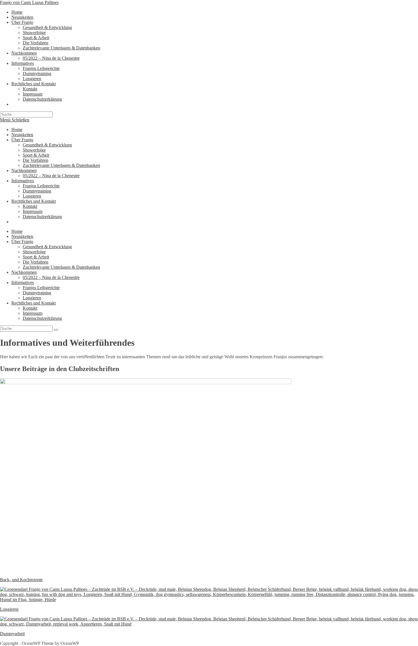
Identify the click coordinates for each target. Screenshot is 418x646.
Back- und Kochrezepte (21, 579)
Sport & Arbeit (36, 155)
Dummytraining (37, 191)
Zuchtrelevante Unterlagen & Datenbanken (61, 165)
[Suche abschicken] (56, 330)
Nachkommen (24, 170)
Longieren (32, 196)
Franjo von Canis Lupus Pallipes (29, 2)
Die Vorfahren (35, 160)
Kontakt (30, 206)
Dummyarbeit (12, 633)
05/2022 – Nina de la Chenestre (51, 175)
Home (16, 129)
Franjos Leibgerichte (41, 185)
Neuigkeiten (22, 134)
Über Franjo (22, 139)
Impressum (32, 211)
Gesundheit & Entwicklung (47, 144)
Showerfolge (34, 150)
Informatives (22, 180)
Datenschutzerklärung (42, 216)
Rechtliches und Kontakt (33, 201)
